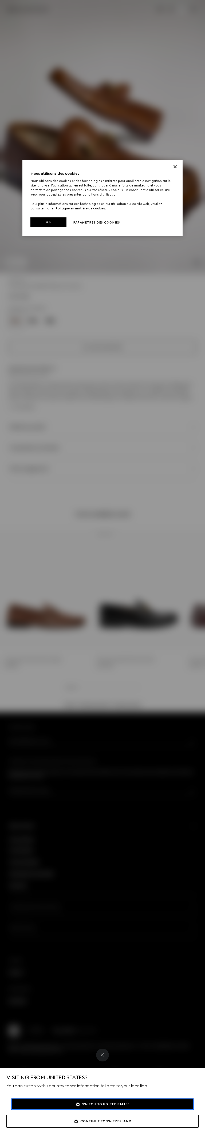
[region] (102, 198)
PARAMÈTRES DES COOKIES (96, 222)
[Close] (102, 1055)
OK (48, 222)
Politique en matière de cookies (80, 208)
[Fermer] (175, 167)
